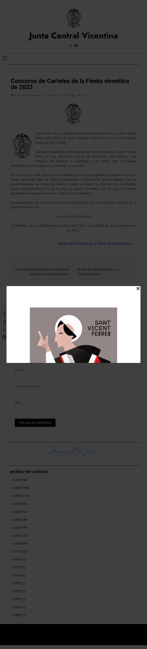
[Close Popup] (138, 288)
